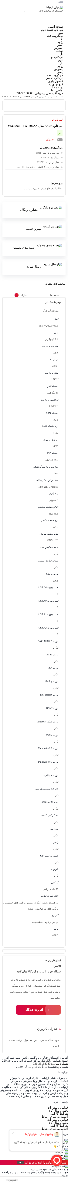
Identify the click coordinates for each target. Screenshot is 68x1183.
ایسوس (58, 47)
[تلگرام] (44, 23)
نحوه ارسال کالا (58, 1110)
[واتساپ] (31, 23)
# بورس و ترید (31, 188)
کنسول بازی (55, 81)
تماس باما (57, 90)
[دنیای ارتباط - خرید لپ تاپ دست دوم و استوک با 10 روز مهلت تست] (54, 7)
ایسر (60, 44)
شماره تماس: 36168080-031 (50, 1063)
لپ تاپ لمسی (54, 78)
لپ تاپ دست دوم (52, 29)
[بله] (19, 23)
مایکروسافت (55, 35)
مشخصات (53, 295)
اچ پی (60, 41)
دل (61, 53)
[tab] (56, 295)
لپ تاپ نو (57, 57)
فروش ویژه (56, 84)
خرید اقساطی (54, 93)
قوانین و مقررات (57, 1107)
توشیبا (59, 50)
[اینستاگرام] (56, 23)
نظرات (21, 295)
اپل (61, 38)
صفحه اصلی (55, 26)
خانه (61, 96)
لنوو (60, 32)
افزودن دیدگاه (34, 1009)
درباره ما (57, 87)
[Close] (1, 1162)
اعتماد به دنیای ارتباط (55, 1116)
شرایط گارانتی (59, 1113)
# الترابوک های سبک (51, 188)
